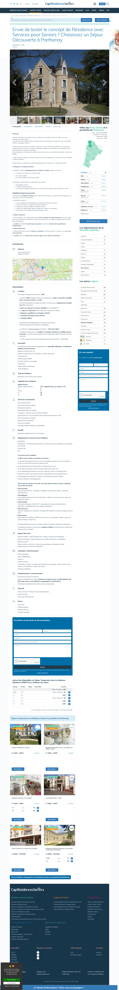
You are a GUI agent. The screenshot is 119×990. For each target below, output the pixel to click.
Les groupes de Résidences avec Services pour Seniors (29, 919)
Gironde (93, 254)
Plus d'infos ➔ (18, 769)
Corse (93, 301)
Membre (95, 4)
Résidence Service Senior (18, 10)
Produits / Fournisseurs (95, 909)
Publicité (99, 955)
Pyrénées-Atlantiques (93, 264)
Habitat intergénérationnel (19, 939)
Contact (27, 4)
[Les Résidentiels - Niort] (59, 784)
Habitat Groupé (67, 10)
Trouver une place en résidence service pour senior (27, 909)
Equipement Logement (55, 922)
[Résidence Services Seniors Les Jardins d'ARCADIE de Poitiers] (59, 835)
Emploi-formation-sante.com (71, 971)
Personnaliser (11, 983)
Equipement (79, 10)
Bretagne (93, 294)
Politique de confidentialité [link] (11, 986)
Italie (95, 344)
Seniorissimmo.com (43, 974)
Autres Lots (57, 126)
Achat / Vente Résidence (95, 902)
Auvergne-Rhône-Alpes (93, 287)
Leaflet (50, 279)
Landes (93, 257)
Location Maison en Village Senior (65, 904)
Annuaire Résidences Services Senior (23, 902)
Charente (93, 236)
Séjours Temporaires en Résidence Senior (24, 907)
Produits (48, 932)
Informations (39, 126)
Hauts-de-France (93, 312)
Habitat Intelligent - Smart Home (21, 934)
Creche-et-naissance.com (96, 971)
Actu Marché (92, 914)
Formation (91, 919)
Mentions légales (76, 955)
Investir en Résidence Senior (20, 912)
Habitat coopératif (17, 937)
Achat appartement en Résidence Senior (67, 907)
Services (48, 934)
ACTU (13, 952)
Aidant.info (65, 974)
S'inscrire (102, 4)
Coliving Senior (16, 916)
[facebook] (11, 4)
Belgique (95, 340)
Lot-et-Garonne (93, 261)
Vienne (93, 271)
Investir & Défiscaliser (52, 10)
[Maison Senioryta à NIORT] (25, 734)
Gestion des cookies (72, 981)
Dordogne (93, 250)
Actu (87, 10)
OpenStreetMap (68, 279)
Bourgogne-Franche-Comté (93, 291)
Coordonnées (28, 126)
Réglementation (93, 912)
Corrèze (93, 243)
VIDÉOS (13, 955)
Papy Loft (14, 932)
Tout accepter (11, 980)
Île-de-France (93, 315)
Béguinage (14, 929)
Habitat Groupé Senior (21, 922)
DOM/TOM (84, 305)
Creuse (83, 247)
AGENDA (14, 957)
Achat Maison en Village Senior (64, 909)
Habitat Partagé (16, 927)
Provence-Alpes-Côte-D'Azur (93, 333)
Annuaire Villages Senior (19, 904)
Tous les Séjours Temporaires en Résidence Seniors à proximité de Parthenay (40, 877)
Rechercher (86, 20)
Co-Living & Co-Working (95, 974)
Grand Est (93, 308)
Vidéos (94, 10)
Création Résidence (94, 907)
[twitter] (14, 4)
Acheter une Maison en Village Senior (23, 914)
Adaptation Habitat (51, 927)
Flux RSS (14, 960)
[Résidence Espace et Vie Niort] (25, 784)
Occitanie (93, 326)
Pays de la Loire (93, 329)
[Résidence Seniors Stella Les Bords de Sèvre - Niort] (59, 734)
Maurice (95, 336)
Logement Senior (35, 10)
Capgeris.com (41, 971)
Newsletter (35, 4)
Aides (47, 929)
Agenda (101, 10)
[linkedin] (17, 4)
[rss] (20, 4)
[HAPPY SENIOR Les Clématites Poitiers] (25, 835)
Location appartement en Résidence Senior (68, 902)
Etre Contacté (102, 20)
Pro (108, 10)
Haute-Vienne (93, 275)
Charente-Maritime (93, 240)
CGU (72, 952)
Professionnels (94, 897)
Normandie (93, 319)
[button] (42, 268)
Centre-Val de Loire (93, 298)
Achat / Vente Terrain (94, 904)
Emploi (90, 916)
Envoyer (42, 667)
